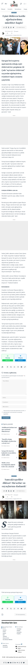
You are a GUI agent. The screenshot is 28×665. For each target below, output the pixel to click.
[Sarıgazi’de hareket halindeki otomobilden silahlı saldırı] (22, 454)
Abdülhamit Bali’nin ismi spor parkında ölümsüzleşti (9, 429)
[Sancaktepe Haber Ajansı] (14, 3)
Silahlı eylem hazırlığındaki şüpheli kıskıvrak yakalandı (8, 465)
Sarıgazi (14, 12)
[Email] (21, 367)
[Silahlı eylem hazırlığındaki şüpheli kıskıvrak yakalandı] (22, 466)
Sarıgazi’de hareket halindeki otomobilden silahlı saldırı (9, 453)
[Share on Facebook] (6, 27)
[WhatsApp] (19, 663)
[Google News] (11, 663)
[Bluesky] (24, 663)
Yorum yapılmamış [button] (21, 614)
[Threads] (21, 663)
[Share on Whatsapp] (11, 27)
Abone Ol (8, 360)
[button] (3, 4)
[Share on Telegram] (13, 27)
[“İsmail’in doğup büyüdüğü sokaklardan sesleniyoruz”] (22, 443)
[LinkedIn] (15, 663)
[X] (6, 663)
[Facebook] (4, 663)
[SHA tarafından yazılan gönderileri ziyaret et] (3, 33)
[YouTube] (8, 663)
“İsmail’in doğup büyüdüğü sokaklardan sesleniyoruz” (9, 441)
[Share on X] (8, 27)
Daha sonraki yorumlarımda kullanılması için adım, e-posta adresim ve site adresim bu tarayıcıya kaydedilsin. (15, 412)
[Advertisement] (14, 131)
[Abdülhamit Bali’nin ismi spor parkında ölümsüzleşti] (22, 431)
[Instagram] (13, 663)
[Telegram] (17, 663)
